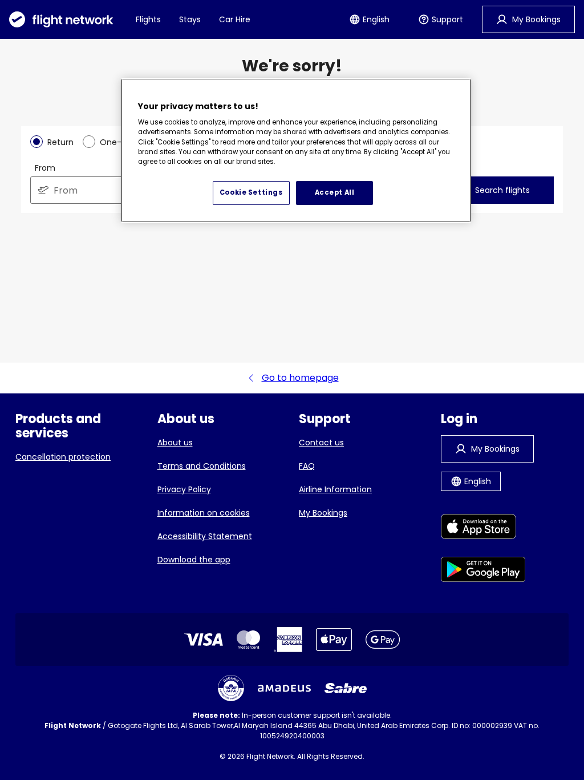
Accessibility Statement (204, 536)
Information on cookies (203, 512)
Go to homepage (300, 377)
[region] (296, 150)
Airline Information (335, 489)
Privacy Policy (184, 489)
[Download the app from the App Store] (483, 528)
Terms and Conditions (201, 466)
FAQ (307, 466)
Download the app (193, 559)
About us (175, 442)
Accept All (335, 192)
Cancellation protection (63, 457)
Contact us (321, 442)
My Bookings (323, 512)
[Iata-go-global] (231, 688)
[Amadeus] (284, 688)
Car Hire (234, 19)
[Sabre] (346, 688)
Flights (148, 19)
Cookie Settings (251, 192)
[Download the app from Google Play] (483, 571)
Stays (190, 19)
